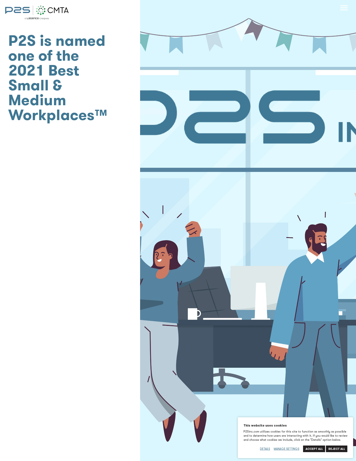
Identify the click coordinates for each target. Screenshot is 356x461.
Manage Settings (286, 449)
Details (265, 449)
